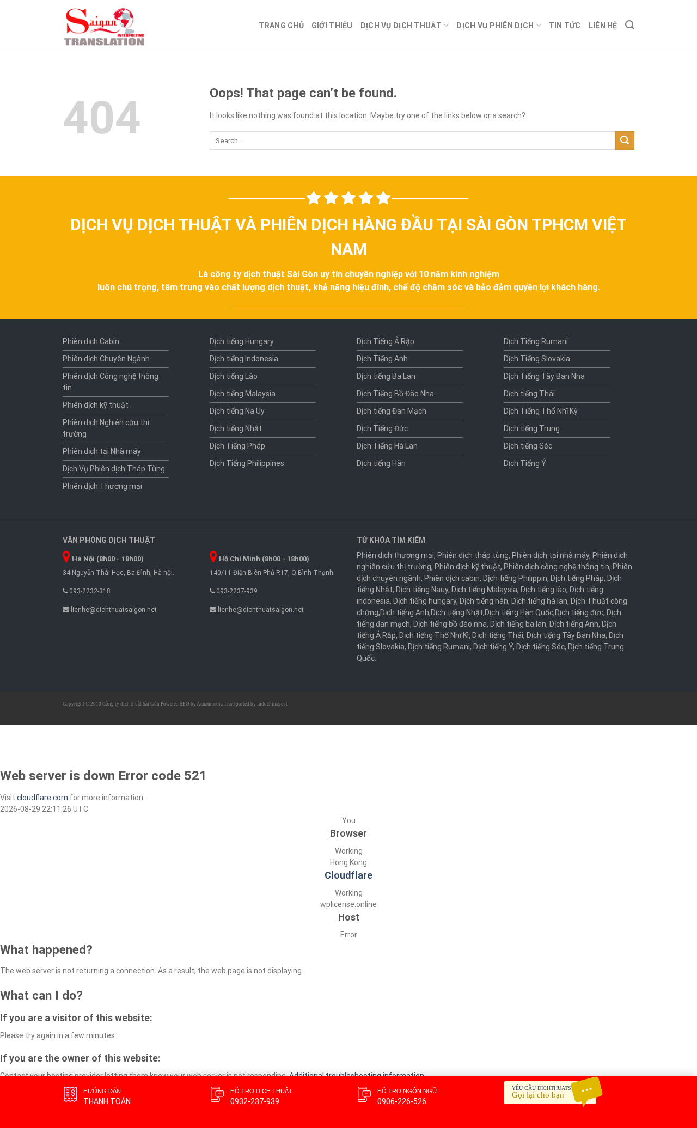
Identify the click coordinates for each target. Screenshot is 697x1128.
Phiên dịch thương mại (395, 555)
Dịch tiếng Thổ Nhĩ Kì (434, 635)
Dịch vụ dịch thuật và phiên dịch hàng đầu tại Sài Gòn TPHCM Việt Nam (348, 237)
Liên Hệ (603, 25)
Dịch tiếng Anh (404, 612)
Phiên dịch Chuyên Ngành (106, 358)
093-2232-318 (89, 591)
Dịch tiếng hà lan (539, 601)
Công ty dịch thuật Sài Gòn (131, 704)
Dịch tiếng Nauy (422, 589)
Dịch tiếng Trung (532, 428)
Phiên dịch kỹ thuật (96, 405)
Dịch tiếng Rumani (439, 646)
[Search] (629, 25)
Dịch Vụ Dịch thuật (401, 25)
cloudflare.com (42, 797)
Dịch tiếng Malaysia (243, 393)
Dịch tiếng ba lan (518, 624)
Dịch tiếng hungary (424, 601)
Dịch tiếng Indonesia (244, 358)
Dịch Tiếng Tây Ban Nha (544, 376)
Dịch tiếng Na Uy (237, 411)
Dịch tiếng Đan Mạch (391, 411)
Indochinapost (272, 704)
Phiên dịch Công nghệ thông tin (110, 382)
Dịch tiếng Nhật (236, 428)
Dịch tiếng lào (543, 589)
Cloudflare (348, 875)
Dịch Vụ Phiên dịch (495, 25)
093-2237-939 (236, 591)
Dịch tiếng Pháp (577, 578)
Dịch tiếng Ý (493, 646)
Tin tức (565, 25)
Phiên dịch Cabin (91, 341)
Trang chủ (281, 25)
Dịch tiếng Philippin (515, 578)
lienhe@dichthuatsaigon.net (113, 610)
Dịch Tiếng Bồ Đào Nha (395, 393)
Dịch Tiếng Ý (525, 463)
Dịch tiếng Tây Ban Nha (566, 635)
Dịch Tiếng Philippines (247, 463)
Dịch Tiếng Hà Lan (387, 446)
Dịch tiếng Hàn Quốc (519, 612)
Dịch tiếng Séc (528, 446)
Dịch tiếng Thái (529, 393)
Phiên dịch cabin (452, 578)
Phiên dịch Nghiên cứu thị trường (106, 428)
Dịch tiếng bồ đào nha (450, 624)
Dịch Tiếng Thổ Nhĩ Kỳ (541, 411)
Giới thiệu (332, 25)
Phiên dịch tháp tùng (473, 555)
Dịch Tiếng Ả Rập (385, 341)
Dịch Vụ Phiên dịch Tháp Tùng (114, 468)
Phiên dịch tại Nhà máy (102, 451)
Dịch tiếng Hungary (242, 341)
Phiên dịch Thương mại (102, 486)
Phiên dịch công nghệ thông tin (556, 566)
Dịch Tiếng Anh (382, 358)
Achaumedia (210, 704)
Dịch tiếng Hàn (381, 463)
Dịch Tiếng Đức (382, 428)
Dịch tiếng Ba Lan (386, 376)
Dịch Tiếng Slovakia (537, 358)
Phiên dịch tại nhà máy (550, 555)
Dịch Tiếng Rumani (536, 341)
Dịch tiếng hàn (484, 601)
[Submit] (624, 140)
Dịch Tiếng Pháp (237, 446)
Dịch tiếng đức (579, 612)
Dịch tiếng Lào (234, 376)
